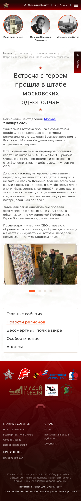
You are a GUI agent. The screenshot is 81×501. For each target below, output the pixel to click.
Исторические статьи (15, 444)
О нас (48, 424)
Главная (7, 53)
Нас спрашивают (13, 458)
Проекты (49, 429)
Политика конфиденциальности (40, 486)
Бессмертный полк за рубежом (56, 436)
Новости (23, 53)
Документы (50, 443)
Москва (50, 119)
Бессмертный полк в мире (18, 434)
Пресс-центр (12, 452)
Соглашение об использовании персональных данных (40, 491)
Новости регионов (45, 53)
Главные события (16, 424)
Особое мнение (12, 439)
